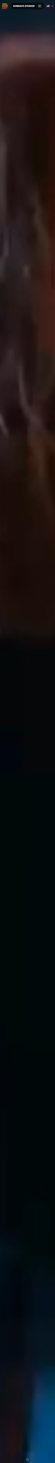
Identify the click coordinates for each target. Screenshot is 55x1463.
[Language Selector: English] (49, 6)
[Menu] (40, 6)
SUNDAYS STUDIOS (24, 6)
